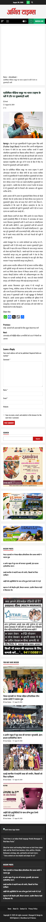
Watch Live (39, 21)
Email (5, 398)
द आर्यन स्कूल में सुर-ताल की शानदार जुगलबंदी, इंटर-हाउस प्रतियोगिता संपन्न (23, 736)
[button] (2, 21)
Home (9, 908)
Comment (6, 359)
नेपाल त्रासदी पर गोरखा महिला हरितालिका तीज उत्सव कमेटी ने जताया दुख (21, 697)
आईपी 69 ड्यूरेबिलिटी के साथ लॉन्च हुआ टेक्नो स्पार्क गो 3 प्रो (22, 581)
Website (5, 406)
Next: (22, 335)
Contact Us (23, 908)
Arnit (6, 101)
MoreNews (24, 918)
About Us (16, 908)
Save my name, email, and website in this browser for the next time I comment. (23, 416)
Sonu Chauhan (8, 702)
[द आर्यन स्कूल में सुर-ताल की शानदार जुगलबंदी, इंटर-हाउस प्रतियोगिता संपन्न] (23, 718)
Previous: (21, 326)
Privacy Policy (32, 908)
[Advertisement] (23, 52)
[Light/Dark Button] (24, 21)
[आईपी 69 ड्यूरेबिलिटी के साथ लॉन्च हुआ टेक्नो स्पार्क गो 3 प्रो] (23, 796)
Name (5, 390)
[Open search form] (32, 2)
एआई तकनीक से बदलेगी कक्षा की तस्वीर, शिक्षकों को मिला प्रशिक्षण (22, 775)
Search (6, 432)
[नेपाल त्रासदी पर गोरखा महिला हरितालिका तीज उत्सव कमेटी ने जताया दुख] (23, 679)
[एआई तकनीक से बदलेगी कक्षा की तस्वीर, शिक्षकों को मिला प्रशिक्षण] (23, 757)
